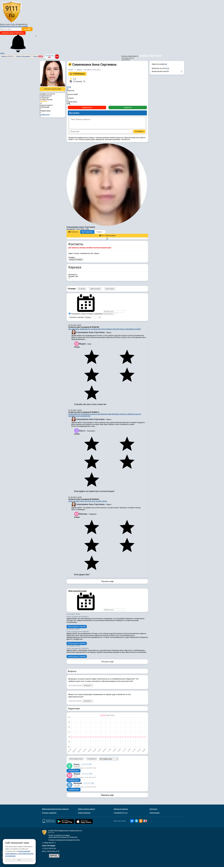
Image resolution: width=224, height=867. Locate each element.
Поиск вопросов (84, 813)
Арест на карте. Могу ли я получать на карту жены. (87, 501)
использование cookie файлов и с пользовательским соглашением (19, 853)
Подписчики (45, 96)
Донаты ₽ (127, 107)
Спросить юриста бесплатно (13, 33)
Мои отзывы (95, 289)
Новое (37, 56)
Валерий (78, 783)
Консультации (46, 105)
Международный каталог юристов (55, 809)
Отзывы (82, 289)
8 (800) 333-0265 (150, 55)
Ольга (82, 430)
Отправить (139, 131)
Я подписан (45, 98)
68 (166, 64)
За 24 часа (110, 289)
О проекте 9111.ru (120, 813)
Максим (83, 514)
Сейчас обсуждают (23, 56)
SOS (57, 56)
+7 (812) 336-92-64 (49, 848)
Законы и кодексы (121, 809)
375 (167, 68)
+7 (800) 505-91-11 (49, 843)
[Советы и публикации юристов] (11, 12)
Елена (76, 764)
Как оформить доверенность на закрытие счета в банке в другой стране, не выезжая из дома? (104, 329)
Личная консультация (52, 89)
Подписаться (87, 107)
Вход (2, 53)
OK (19, 860)
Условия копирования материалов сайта (64, 840)
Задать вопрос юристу (86, 809)
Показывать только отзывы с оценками (86, 314)
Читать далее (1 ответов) (77, 626)
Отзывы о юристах (49, 813)
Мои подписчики (76, 759)
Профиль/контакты (47, 94)
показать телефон (75, 259)
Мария (82, 344)
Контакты (153, 809)
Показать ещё (107, 581)
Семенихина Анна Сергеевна (90, 332)
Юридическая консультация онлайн (14, 26)
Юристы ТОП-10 (7, 56)
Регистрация (154, 813)
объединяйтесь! (22, 24)
